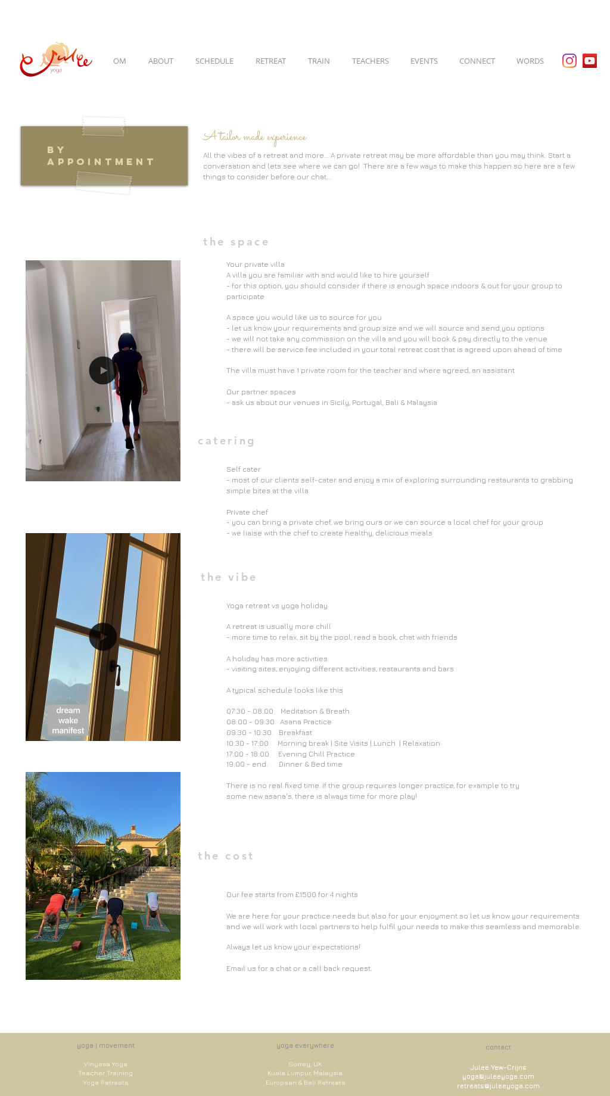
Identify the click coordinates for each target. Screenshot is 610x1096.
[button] (165, 468)
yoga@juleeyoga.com (498, 1076)
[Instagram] (569, 61)
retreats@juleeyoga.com (498, 1085)
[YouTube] (590, 61)
